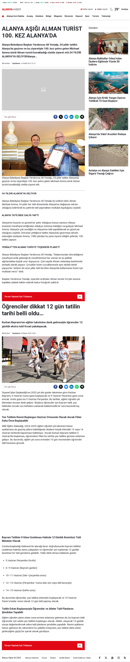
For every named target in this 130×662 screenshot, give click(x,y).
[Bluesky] (66, 117)
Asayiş (30, 16)
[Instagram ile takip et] (118, 657)
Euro (53, 2)
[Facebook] (55, 117)
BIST (21, 2)
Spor (87, 16)
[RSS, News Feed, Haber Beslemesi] (125, 657)
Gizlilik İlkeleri (64, 658)
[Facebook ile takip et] (99, 657)
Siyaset (79, 16)
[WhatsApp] (77, 117)
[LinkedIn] (71, 117)
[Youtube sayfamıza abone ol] (112, 657)
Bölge (48, 16)
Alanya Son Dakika (15, 16)
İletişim (53, 658)
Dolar (37, 2)
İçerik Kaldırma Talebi (82, 658)
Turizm (95, 16)
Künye (44, 658)
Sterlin (70, 2)
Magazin (58, 16)
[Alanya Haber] (11, 9)
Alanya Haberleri (32, 658)
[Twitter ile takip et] (106, 657)
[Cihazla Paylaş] (82, 117)
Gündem (39, 16)
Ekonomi (69, 16)
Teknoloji (105, 16)
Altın (4, 2)
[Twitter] (61, 117)
